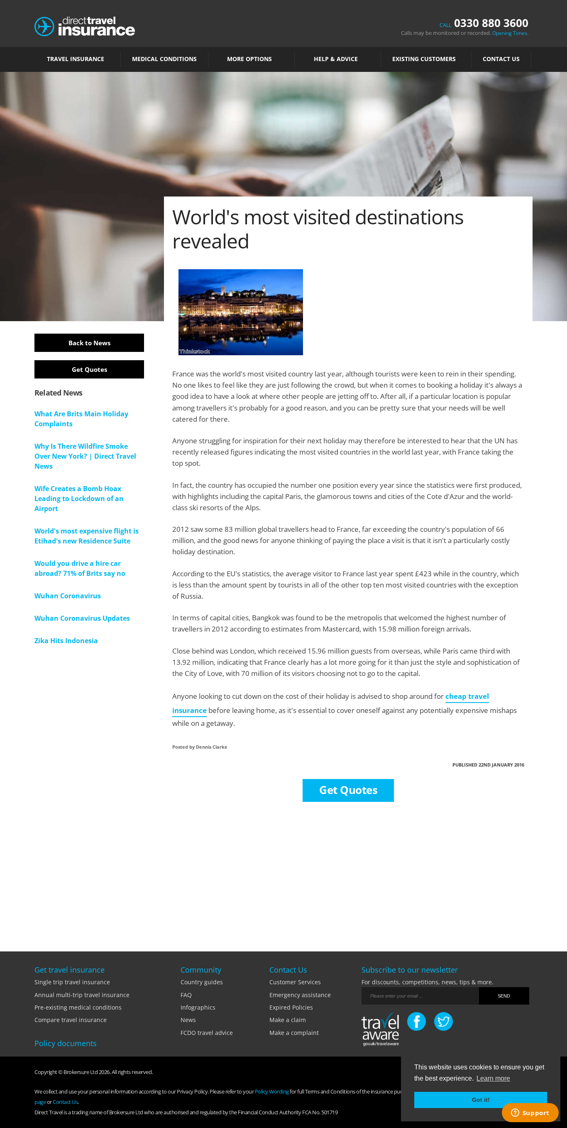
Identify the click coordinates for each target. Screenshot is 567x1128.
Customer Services (295, 982)
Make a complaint (294, 1033)
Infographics (198, 1007)
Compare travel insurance (70, 1020)
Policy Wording (272, 1091)
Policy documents (65, 1043)
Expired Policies (291, 1007)
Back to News (89, 343)
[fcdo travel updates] (380, 1030)
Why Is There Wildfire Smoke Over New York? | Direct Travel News (85, 456)
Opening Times (509, 33)
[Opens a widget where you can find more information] (530, 1113)
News (188, 1020)
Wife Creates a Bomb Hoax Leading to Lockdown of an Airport (79, 498)
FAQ (186, 995)
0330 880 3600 (484, 22)
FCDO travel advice (207, 1033)
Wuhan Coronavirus (67, 595)
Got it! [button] (481, 1099)
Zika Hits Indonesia (66, 640)
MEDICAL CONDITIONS (164, 59)
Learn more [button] (493, 1078)
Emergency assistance (300, 995)
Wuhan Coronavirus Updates (82, 618)
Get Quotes (89, 369)
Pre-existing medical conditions (78, 1007)
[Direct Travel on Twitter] (443, 1021)
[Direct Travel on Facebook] (416, 1021)
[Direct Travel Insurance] (84, 25)
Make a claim (287, 1020)
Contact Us (501, 59)
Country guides (202, 982)
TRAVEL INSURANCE (75, 59)
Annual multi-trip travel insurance (82, 995)
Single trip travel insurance (72, 982)
